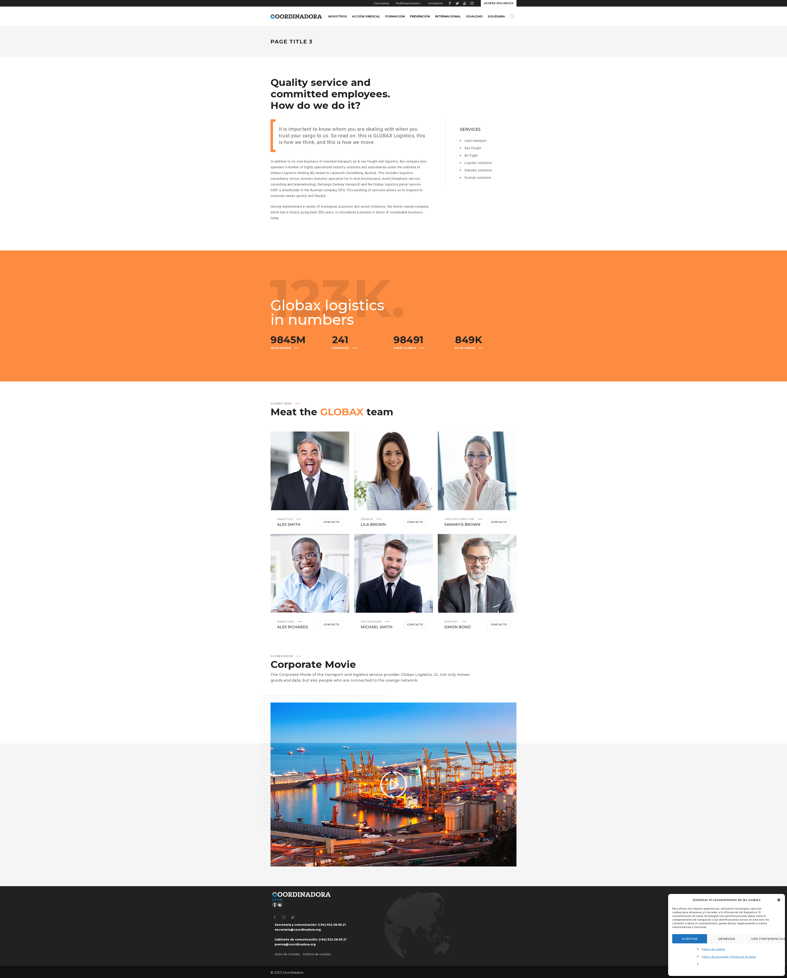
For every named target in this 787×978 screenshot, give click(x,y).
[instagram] (472, 3)
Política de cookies (713, 949)
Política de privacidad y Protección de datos (729, 956)
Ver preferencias (766, 939)
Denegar (726, 939)
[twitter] (457, 3)
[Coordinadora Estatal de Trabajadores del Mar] (296, 16)
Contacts (331, 522)
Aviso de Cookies (287, 954)
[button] (779, 900)
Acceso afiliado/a (498, 3)
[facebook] (450, 3)
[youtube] (465, 3)
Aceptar (690, 939)
